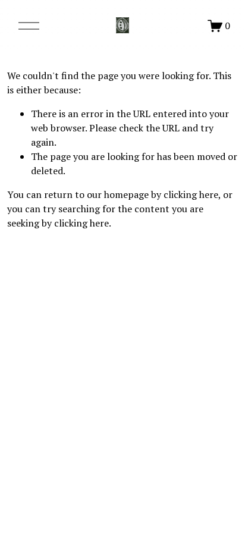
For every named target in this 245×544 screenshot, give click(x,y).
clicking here (191, 194)
